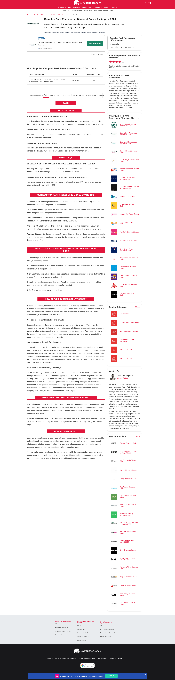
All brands (58, 624)
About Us (68, 391)
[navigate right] (103, 95)
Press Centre (81, 640)
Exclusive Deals (77, 10)
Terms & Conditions (96, 54)
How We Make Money (107, 629)
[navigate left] (28, 95)
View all (137, 307)
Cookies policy (116, 658)
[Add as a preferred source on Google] (87, 665)
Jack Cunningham (125, 376)
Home (28, 15)
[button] (66, 80)
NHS (69, 7)
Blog (101, 625)
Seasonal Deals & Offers (63, 631)
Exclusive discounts (61, 627)
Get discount (95, 43)
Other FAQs (66, 95)
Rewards (76, 7)
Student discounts (61, 635)
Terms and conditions (86, 658)
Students (62, 7)
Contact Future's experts (65, 658)
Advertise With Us (83, 636)
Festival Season (108, 10)
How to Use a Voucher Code (109, 633)
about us (49, 658)
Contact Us (80, 629)
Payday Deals (97, 10)
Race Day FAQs (55, 95)
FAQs (45, 95)
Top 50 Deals (87, 10)
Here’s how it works (99, 32)
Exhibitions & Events (57, 15)
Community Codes (83, 633)
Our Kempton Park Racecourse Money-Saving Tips (90, 95)
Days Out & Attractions (40, 15)
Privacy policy (102, 658)
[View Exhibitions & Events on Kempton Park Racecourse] (32, 45)
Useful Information (105, 636)
